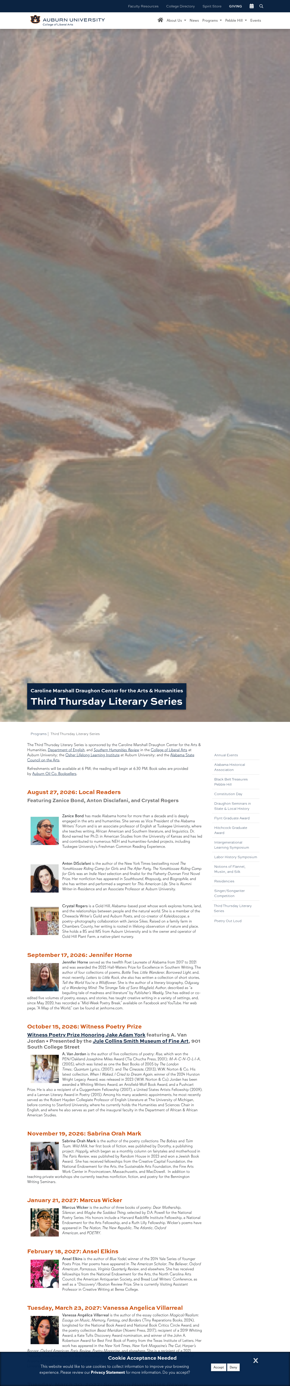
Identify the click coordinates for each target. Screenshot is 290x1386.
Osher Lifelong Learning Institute (92, 755)
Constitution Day (228, 793)
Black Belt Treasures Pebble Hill (231, 782)
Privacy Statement (108, 1372)
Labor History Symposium (235, 856)
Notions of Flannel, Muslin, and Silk (229, 869)
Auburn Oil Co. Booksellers (54, 773)
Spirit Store (212, 6)
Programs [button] (210, 20)
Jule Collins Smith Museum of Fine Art (141, 1040)
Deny (233, 1367)
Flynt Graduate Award (232, 818)
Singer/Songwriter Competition (229, 893)
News (194, 20)
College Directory (180, 6)
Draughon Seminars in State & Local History (232, 806)
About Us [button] (175, 20)
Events (255, 20)
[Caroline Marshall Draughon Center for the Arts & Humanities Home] (160, 20)
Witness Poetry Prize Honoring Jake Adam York (86, 1034)
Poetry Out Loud (228, 920)
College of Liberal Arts (169, 749)
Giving (235, 6)
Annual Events (226, 754)
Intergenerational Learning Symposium (231, 845)
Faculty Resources (143, 6)
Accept (219, 1367)
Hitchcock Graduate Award (230, 830)
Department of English (66, 749)
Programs (39, 733)
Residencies (224, 881)
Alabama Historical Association (229, 767)
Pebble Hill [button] (234, 20)
